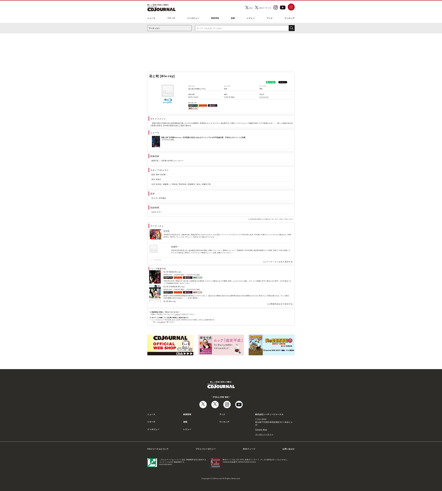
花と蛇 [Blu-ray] (169, 301)
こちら (176, 314)
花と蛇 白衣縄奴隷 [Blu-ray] (174, 286)
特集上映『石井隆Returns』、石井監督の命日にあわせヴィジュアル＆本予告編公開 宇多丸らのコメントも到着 (203, 137)
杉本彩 (167, 230)
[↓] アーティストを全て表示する (278, 261)
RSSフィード (249, 448)
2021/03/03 (191, 289)
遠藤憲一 (175, 246)
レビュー (251, 18)
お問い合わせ (288, 448)
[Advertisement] (221, 54)
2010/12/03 (264, 97)
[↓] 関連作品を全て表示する (280, 303)
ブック (270, 18)
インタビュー (193, 18)
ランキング (290, 18)
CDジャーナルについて (158, 448)
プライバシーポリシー (206, 448)
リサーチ (171, 18)
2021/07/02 (191, 275)
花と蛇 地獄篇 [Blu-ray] (172, 272)
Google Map (261, 429)
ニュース (151, 18)
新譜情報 (215, 18)
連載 (233, 18)
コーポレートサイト (264, 434)
